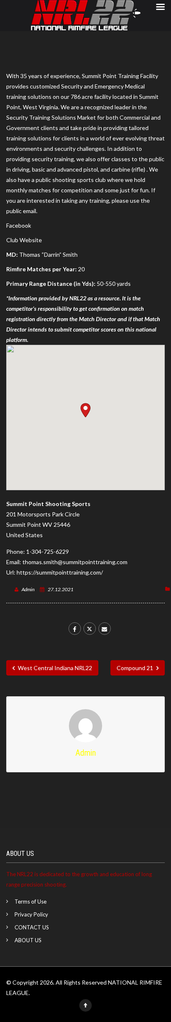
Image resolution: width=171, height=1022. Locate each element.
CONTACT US (32, 927)
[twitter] (89, 628)
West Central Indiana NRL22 (54, 667)
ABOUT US (28, 940)
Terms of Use (30, 901)
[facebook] (74, 628)
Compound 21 (135, 667)
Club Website (24, 239)
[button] (85, 410)
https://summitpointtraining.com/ (60, 572)
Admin (28, 589)
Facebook (18, 225)
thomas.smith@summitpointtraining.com (74, 561)
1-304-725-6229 (47, 551)
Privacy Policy (31, 914)
